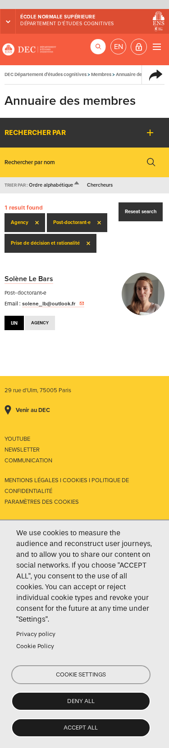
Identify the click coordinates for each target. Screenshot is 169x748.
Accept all (81, 727)
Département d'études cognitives (67, 24)
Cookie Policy (35, 646)
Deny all (81, 701)
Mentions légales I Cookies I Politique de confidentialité (67, 486)
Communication (28, 460)
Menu (156, 46)
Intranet (139, 47)
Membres (101, 74)
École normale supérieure (57, 17)
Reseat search (140, 212)
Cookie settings (81, 674)
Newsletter (22, 449)
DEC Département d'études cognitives (29, 49)
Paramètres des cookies (42, 502)
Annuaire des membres (140, 74)
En (118, 46)
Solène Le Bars (29, 278)
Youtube (17, 439)
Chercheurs (100, 185)
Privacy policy (35, 634)
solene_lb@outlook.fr (48, 303)
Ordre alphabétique (54, 185)
